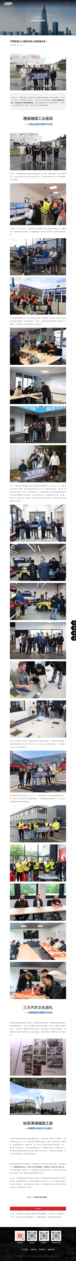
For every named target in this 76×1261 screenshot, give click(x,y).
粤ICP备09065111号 (53, 1256)
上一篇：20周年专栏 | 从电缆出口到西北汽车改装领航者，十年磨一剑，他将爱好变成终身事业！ (41, 1214)
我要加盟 (51, 1250)
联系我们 (42, 1250)
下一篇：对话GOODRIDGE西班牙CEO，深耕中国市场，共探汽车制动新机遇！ (36, 1217)
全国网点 (33, 1250)
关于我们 (25, 1250)
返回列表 (38, 1208)
